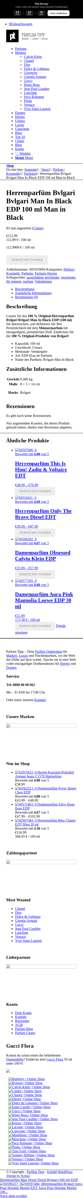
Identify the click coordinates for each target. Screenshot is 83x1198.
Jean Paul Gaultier (28, 929)
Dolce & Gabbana (28, 916)
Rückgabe (22, 1021)
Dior (18, 912)
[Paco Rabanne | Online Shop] (30, 1143)
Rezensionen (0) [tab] (26, 297)
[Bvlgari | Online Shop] (25, 1083)
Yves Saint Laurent (28, 941)
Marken (11, 655)
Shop (10, 165)
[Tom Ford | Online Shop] (27, 1151)
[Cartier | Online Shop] (25, 1091)
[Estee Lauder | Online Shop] (29, 1107)
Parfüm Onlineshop (48, 651)
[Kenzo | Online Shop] (24, 1123)
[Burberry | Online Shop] (26, 1079)
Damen (11, 667)
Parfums (27, 273)
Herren (65, 663)
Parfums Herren (46, 273)
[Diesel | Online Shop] (24, 1099)
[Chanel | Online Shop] (25, 1095)
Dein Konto (23, 1013)
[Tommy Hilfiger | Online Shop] (31, 1155)
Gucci (19, 925)
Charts (37, 228)
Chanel (20, 908)
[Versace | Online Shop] (25, 1159)
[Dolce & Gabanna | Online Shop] (33, 1103)
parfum (28, 281)
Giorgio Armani (26, 920)
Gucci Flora (54, 1059)
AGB (19, 1025)
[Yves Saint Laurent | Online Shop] (33, 1163)
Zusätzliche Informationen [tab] (33, 293)
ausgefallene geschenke (43, 277)
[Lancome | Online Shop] (26, 1131)
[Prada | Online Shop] (24, 1147)
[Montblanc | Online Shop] (27, 1135)
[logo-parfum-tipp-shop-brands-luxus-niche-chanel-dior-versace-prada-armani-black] (27, 41)
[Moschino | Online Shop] (27, 1139)
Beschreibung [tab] (24, 289)
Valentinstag (43, 281)
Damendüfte (14, 1059)
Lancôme (21, 933)
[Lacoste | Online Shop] (25, 1127)
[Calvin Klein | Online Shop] (29, 1087)
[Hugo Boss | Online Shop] (28, 1115)
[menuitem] (46, 49)
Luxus (23, 655)
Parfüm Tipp (35, 1172)
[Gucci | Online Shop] (24, 1111)
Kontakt (40, 700)
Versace (20, 937)
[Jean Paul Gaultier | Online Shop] (33, 1119)
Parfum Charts (25, 1033)
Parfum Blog (24, 1029)
